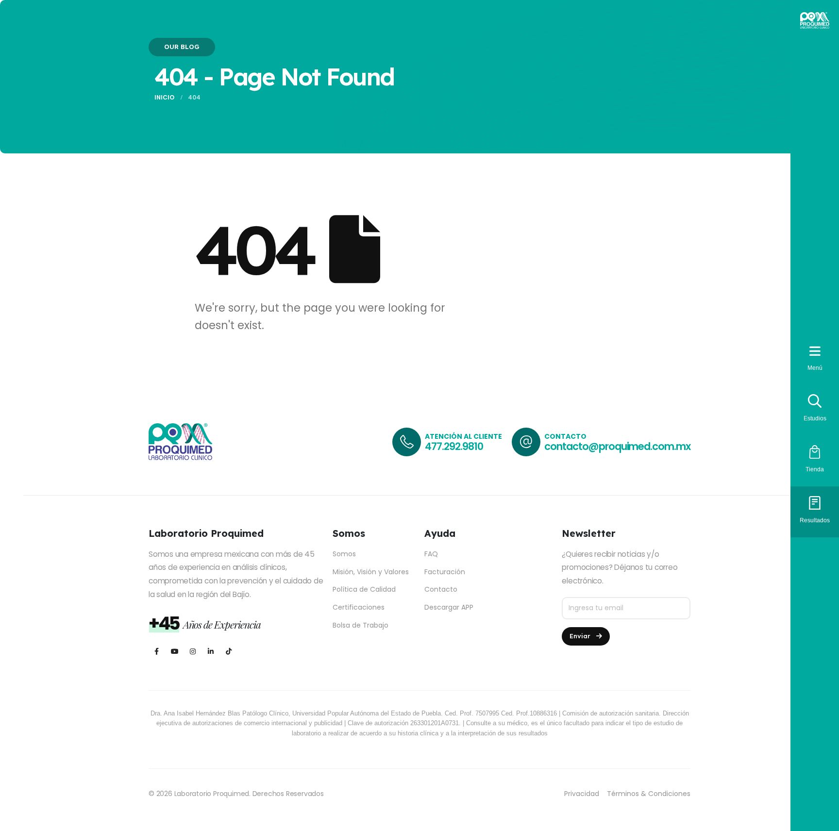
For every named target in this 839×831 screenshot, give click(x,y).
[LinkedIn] (210, 652)
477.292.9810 (454, 446)
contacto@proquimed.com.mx (617, 446)
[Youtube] (175, 652)
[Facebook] (157, 652)
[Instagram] (193, 652)
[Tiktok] (228, 652)
